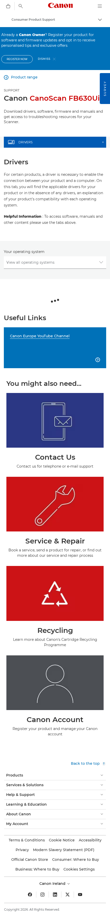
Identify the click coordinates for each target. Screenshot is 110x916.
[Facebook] (30, 894)
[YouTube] (80, 894)
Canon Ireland (53, 883)
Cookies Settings (79, 869)
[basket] (8, 6)
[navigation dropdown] (100, 6)
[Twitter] (67, 894)
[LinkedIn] (55, 894)
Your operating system (24, 251)
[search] (21, 6)
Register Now (17, 59)
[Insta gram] (42, 894)
